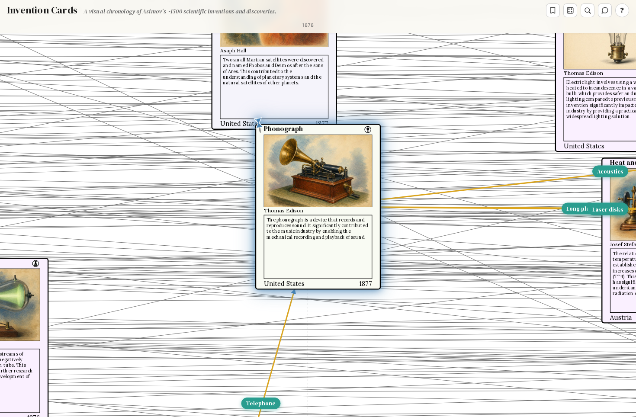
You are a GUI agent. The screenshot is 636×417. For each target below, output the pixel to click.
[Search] (587, 10)
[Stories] (553, 10)
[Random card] (570, 10)
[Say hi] (605, 10)
